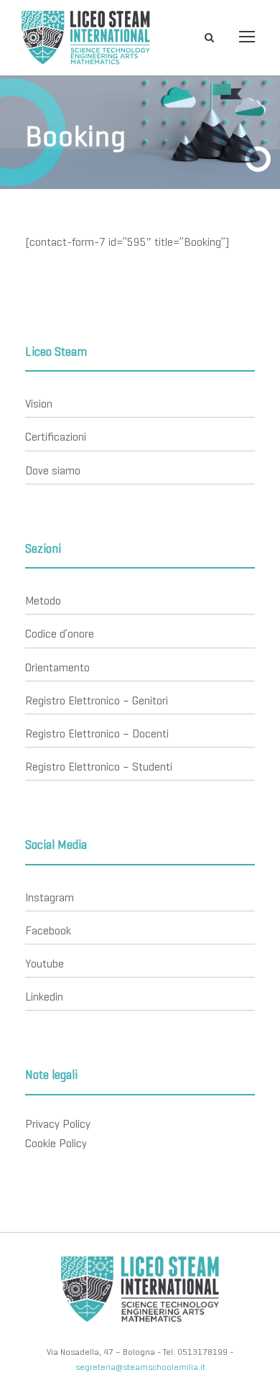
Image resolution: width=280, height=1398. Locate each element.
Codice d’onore (59, 633)
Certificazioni (55, 436)
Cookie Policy (56, 1143)
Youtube (44, 963)
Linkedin (44, 996)
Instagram (49, 897)
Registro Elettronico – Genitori (96, 700)
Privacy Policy (57, 1124)
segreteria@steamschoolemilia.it (140, 1366)
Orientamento (57, 667)
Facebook (48, 930)
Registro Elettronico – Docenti (97, 733)
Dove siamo (52, 470)
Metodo (43, 600)
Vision (38, 403)
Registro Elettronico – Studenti (98, 766)
